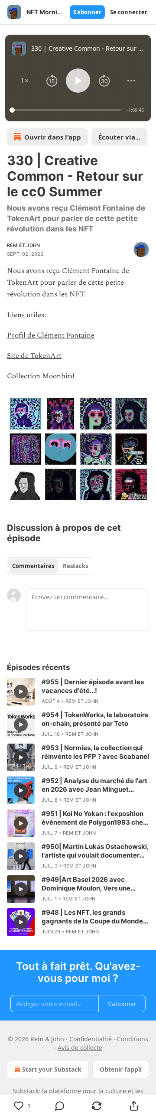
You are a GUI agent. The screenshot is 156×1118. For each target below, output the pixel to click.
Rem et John (23, 245)
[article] (78, 691)
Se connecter (128, 12)
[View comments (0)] (59, 1106)
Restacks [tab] (75, 566)
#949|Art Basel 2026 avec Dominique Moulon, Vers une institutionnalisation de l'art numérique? (86, 884)
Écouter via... (119, 137)
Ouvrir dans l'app (52, 137)
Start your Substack (51, 1069)
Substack (26, 1091)
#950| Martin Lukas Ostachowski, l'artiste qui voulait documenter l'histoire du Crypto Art (95, 851)
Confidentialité (90, 1039)
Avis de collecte (80, 1047)
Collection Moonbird (41, 376)
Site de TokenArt (34, 355)
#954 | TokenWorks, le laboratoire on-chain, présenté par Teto (95, 719)
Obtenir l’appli (121, 1069)
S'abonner (87, 12)
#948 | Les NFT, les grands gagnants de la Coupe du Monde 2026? (92, 917)
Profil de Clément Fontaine (50, 335)
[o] (21, 692)
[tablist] (50, 566)
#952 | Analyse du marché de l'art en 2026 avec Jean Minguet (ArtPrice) (94, 785)
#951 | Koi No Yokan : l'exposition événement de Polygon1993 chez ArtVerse (94, 818)
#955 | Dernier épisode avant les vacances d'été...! (93, 686)
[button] (25, 80)
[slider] (66, 110)
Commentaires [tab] (33, 566)
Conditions (132, 1039)
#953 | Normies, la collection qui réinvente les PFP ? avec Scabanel (95, 752)
